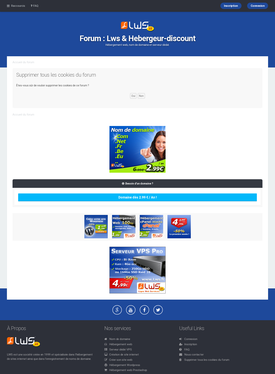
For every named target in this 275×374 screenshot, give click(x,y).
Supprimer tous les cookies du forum (206, 359)
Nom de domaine (119, 339)
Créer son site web (120, 359)
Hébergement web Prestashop (128, 370)
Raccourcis (18, 5)
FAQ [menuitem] (35, 5)
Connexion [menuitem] (258, 5)
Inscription (190, 344)
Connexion (190, 339)
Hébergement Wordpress (124, 365)
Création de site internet (124, 354)
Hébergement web (120, 344)
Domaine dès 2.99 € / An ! (137, 197)
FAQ (186, 349)
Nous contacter (194, 354)
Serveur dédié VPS (120, 349)
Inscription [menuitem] (231, 5)
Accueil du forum (23, 62)
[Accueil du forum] (137, 26)
